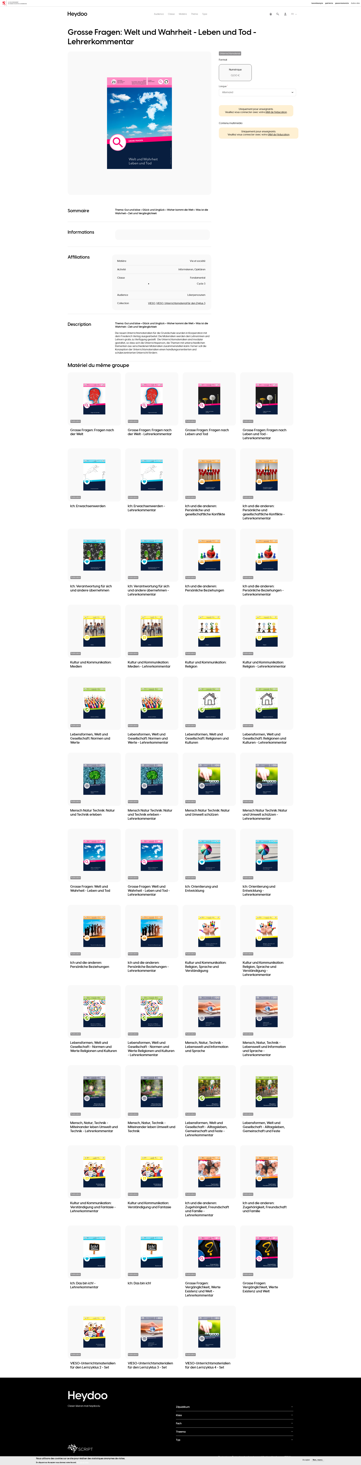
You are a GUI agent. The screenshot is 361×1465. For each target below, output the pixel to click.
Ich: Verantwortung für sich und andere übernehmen (91, 588)
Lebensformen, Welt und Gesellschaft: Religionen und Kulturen (207, 738)
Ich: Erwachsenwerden (87, 506)
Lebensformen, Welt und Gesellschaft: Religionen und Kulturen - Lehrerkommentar (265, 738)
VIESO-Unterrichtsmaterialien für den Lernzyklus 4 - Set (207, 1365)
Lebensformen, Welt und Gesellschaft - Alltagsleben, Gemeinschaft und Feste (264, 1127)
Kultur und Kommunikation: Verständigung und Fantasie (149, 1205)
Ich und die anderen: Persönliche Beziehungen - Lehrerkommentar (263, 590)
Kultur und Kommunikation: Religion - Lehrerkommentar (264, 664)
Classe (171, 14)
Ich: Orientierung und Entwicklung (201, 888)
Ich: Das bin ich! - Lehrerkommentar (84, 1285)
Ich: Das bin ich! (139, 1283)
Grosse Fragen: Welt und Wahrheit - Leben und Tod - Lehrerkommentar (149, 890)
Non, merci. (318, 1460)
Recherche (277, 14)
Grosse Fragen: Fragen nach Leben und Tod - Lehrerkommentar (264, 434)
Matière (183, 14)
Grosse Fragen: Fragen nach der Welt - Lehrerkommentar (150, 432)
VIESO (151, 303)
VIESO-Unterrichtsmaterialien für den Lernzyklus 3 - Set (150, 1365)
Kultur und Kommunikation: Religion (205, 664)
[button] (139, 123)
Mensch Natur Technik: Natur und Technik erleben (92, 812)
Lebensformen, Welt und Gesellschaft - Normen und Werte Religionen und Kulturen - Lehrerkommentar (151, 1048)
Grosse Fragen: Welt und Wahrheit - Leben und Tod (90, 888)
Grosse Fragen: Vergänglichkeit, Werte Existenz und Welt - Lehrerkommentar (203, 1289)
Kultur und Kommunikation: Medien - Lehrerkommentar (149, 664)
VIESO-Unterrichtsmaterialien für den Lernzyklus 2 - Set (92, 1365)
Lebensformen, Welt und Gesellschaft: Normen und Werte (90, 738)
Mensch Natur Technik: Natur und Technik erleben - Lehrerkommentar (150, 814)
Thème (194, 14)
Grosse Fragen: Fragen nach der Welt (92, 432)
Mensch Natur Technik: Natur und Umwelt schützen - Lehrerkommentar (265, 814)
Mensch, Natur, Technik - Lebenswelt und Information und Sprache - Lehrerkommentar (264, 1048)
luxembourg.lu (317, 3)
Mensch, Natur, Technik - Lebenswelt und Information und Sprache (206, 1046)
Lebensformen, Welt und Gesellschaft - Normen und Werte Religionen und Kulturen (93, 1046)
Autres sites (355, 3)
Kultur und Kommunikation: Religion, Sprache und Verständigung (205, 966)
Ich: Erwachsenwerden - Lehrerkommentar (146, 508)
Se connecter (285, 14)
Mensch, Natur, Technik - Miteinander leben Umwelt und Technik (151, 1127)
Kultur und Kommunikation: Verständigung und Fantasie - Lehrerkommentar (93, 1207)
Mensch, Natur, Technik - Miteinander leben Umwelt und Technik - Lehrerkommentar (94, 1127)
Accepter (306, 1460)
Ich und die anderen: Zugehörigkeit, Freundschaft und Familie (265, 1207)
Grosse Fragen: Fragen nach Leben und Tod (207, 432)
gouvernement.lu (342, 3)
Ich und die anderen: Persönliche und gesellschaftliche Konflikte (205, 510)
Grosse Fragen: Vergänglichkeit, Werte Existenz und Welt (260, 1287)
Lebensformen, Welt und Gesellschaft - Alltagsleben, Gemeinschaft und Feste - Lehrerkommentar (206, 1129)
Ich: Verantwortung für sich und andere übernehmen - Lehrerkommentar (148, 590)
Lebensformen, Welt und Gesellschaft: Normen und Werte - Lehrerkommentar (148, 738)
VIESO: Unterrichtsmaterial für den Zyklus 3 (180, 303)
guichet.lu (329, 3)
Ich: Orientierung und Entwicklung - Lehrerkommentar (259, 890)
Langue (223, 86)
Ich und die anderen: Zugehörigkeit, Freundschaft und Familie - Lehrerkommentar (207, 1209)
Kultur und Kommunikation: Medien (90, 664)
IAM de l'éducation (276, 112)
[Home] (78, 11)
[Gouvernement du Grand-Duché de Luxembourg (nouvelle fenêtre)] (15, 3)
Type (204, 14)
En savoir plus (83, 1462)
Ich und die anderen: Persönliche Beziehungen (204, 588)
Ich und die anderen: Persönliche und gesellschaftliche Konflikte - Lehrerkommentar (264, 512)
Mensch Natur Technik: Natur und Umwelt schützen (207, 812)
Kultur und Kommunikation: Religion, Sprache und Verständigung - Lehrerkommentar (263, 968)
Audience (159, 14)
